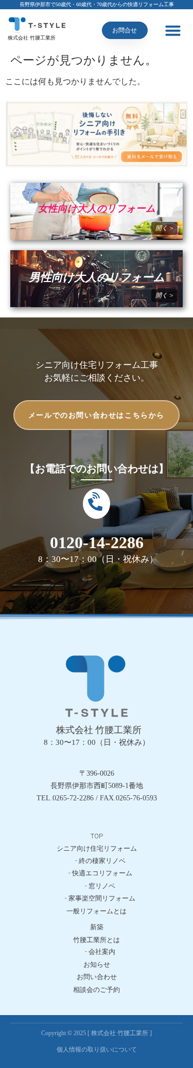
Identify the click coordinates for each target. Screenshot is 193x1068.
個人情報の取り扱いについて (97, 1049)
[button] (173, 30)
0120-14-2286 (97, 542)
